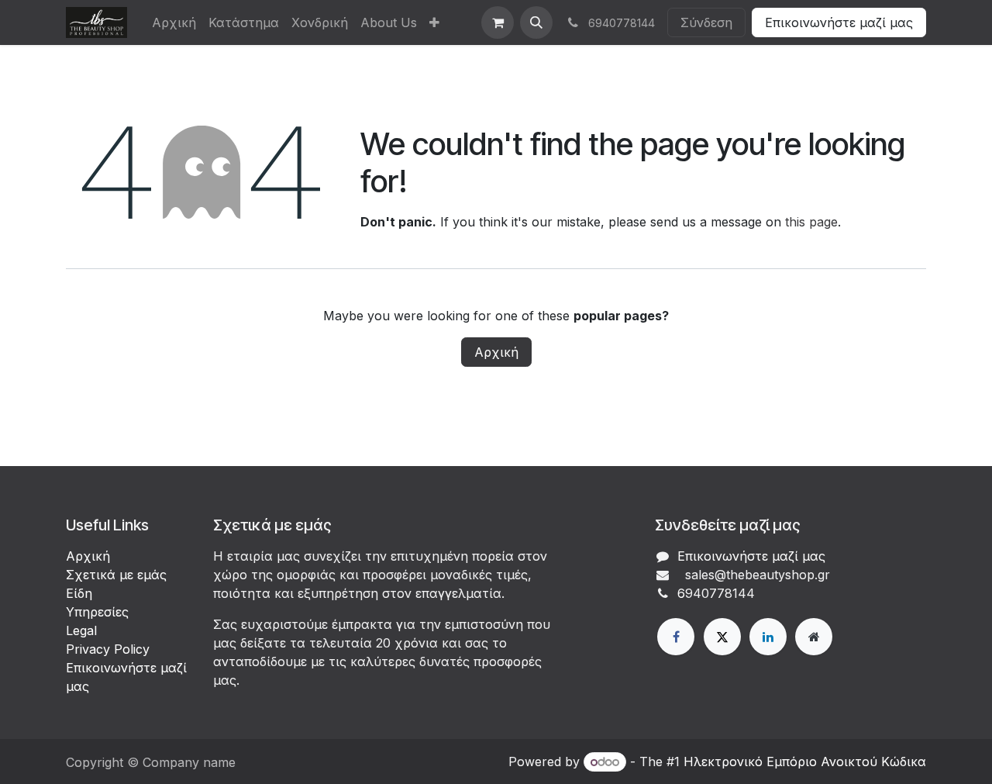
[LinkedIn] (768, 636)
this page (811, 222)
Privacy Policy (108, 649)
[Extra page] (813, 636)
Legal (81, 630)
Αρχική (496, 352)
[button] (536, 22)
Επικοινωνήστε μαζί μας (839, 22)
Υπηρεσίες (97, 612)
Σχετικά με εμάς (116, 574)
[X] (722, 636)
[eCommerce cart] (497, 22)
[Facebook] (675, 636)
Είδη (79, 593)
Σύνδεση (706, 22)
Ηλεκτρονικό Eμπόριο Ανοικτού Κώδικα (805, 761)
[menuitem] (174, 22)
